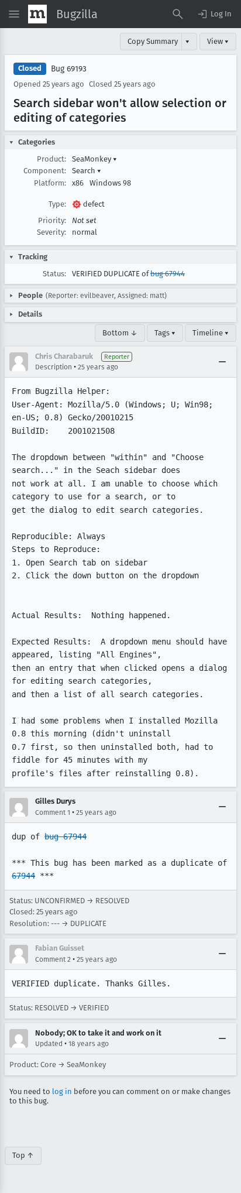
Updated (49, 1044)
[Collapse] (222, 361)
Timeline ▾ (210, 332)
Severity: (51, 232)
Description (53, 367)
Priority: (52, 220)
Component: (44, 170)
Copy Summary (153, 41)
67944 (23, 875)
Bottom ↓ (119, 332)
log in (62, 1091)
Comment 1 (52, 812)
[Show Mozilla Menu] (37, 14)
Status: (54, 273)
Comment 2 (53, 959)
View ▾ (218, 41)
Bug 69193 (69, 69)
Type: (57, 204)
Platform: (50, 183)
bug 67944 (167, 273)
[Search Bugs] (177, 14)
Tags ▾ (164, 332)
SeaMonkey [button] (94, 159)
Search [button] (86, 170)
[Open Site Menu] (14, 14)
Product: (51, 159)
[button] (214, 14)
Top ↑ (23, 1155)
